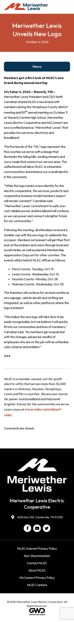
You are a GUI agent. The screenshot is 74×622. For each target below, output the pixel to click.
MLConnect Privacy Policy (37, 578)
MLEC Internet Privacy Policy (37, 548)
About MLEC (37, 570)
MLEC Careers (37, 585)
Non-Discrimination (37, 556)
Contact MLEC (37, 563)
